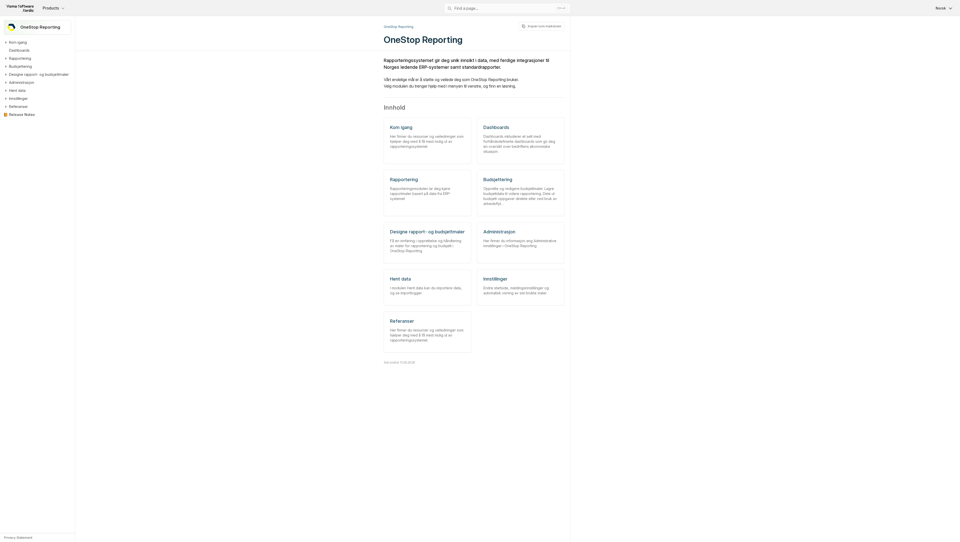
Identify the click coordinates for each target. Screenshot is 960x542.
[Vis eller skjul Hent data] (5, 90)
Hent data (17, 90)
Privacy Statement (18, 537)
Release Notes (22, 114)
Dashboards (19, 50)
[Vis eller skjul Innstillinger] (5, 98)
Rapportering (20, 58)
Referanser (18, 106)
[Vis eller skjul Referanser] (5, 106)
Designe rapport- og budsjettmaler (39, 74)
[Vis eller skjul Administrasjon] (5, 82)
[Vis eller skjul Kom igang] (5, 42)
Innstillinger (18, 98)
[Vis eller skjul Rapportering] (5, 58)
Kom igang (18, 42)
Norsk (941, 8)
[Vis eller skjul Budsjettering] (5, 66)
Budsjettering (20, 66)
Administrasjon (21, 82)
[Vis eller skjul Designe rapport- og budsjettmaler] (5, 74)
